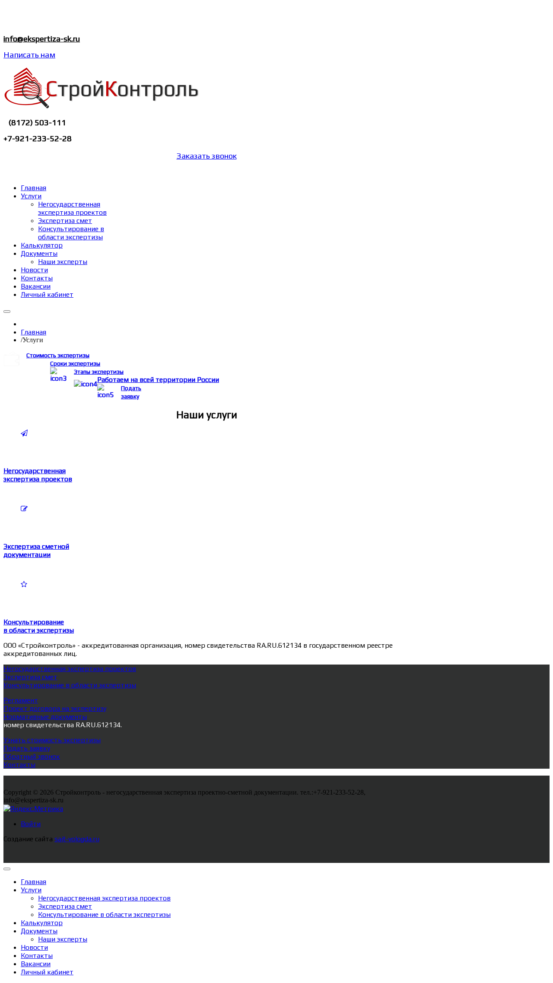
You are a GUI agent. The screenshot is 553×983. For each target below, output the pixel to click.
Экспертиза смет (30, 677)
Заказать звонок (207, 155)
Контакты (19, 764)
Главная (33, 332)
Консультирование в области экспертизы (69, 685)
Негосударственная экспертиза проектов (69, 669)
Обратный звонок (31, 756)
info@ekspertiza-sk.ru (41, 38)
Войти (31, 824)
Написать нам (29, 54)
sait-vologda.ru (76, 839)
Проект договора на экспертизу (54, 708)
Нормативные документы (45, 717)
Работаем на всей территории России (158, 379)
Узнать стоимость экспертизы (52, 740)
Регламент (20, 700)
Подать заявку (26, 748)
